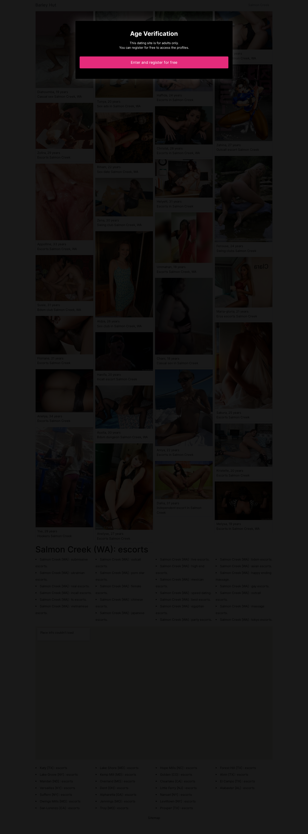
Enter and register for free (154, 62)
